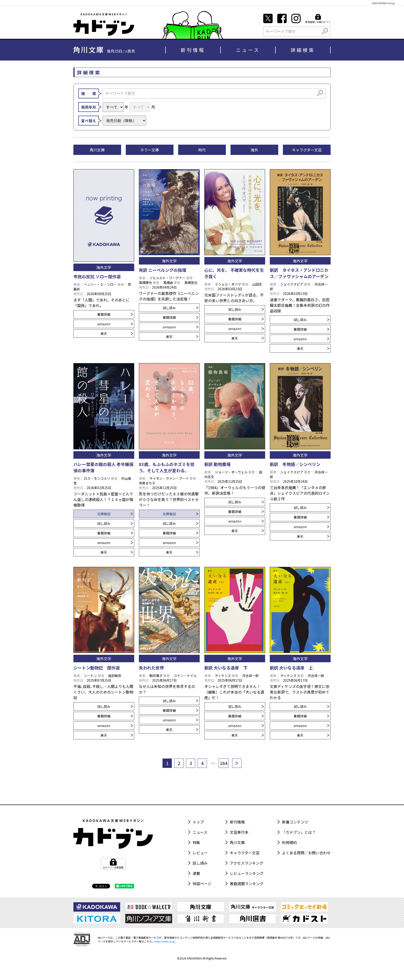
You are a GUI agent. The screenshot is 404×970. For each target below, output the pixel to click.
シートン (90, 675)
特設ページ (202, 883)
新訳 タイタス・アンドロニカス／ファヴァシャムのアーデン (299, 273)
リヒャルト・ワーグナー (167, 278)
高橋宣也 (190, 282)
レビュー (200, 852)
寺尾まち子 (147, 483)
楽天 (104, 333)
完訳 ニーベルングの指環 (162, 270)
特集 (196, 842)
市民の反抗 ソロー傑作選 (97, 276)
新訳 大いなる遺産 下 (225, 668)
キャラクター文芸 (245, 852)
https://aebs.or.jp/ (164, 941)
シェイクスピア (291, 284)
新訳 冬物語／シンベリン (295, 464)
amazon (103, 324)
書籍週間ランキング (246, 883)
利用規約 (289, 842)
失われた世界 (151, 668)
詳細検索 (303, 50)
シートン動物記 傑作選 (96, 668)
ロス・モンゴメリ (97, 478)
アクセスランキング (246, 863)
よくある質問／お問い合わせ (306, 852)
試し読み (169, 307)
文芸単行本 (239, 832)
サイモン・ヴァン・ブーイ (169, 478)
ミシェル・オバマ (228, 284)
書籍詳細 (103, 314)
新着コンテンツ (295, 822)
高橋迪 (168, 282)
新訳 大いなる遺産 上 (291, 668)
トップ (198, 822)
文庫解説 (103, 514)
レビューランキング (246, 873)
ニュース (248, 50)
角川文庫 (237, 842)
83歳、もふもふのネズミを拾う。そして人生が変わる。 (167, 467)
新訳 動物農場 (217, 464)
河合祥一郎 (250, 675)
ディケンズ (223, 675)
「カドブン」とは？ (299, 832)
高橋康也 (145, 282)
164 (223, 763)
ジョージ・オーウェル (231, 472)
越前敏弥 (114, 675)
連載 (196, 873)
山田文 (257, 284)
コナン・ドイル (185, 675)
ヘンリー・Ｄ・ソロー (100, 284)
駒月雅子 (155, 675)
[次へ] (237, 763)
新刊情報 (193, 50)
